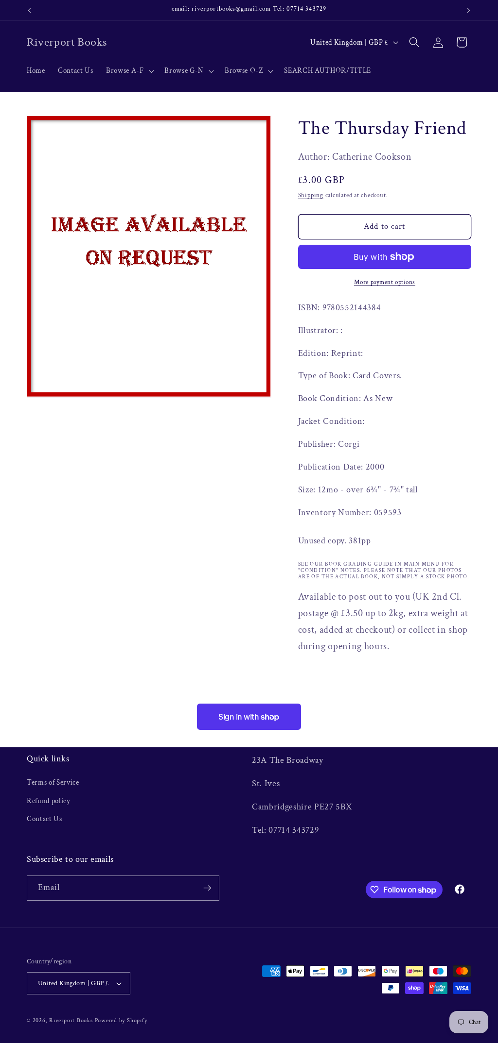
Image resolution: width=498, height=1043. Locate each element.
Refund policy (49, 801)
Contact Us (44, 819)
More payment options (384, 282)
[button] (129, 71)
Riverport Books (71, 1020)
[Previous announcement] (29, 10)
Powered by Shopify (121, 1020)
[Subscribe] (207, 888)
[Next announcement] (469, 10)
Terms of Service (53, 782)
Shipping (310, 195)
